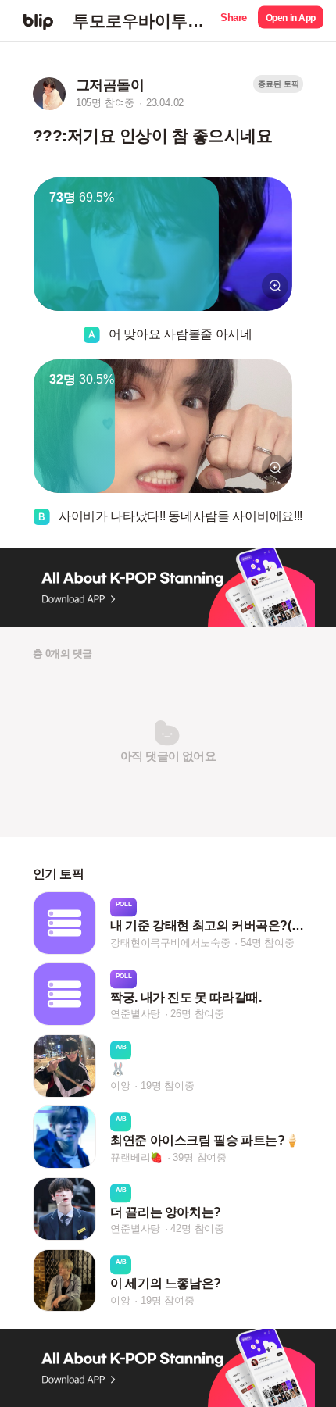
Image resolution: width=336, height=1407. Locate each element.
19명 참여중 (168, 1085)
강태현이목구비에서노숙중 (170, 942)
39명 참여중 (200, 1157)
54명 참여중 (268, 942)
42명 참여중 (197, 1228)
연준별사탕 (135, 1014)
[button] (233, 20)
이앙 (120, 1085)
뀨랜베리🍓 (136, 1157)
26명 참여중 (197, 1014)
